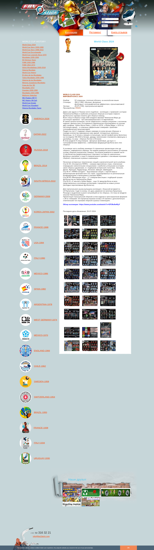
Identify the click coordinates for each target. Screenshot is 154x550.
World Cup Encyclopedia (31, 52)
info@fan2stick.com (41, 536)
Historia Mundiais (28, 70)
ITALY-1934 (39, 443)
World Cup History (29, 73)
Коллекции (71, 32)
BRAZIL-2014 (40, 165)
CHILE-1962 (40, 366)
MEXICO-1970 (41, 335)
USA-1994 (39, 242)
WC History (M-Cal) (29, 100)
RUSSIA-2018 (41, 150)
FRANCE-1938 (41, 428)
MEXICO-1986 (41, 273)
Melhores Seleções (29, 95)
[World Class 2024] (104, 66)
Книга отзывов (119, 32)
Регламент (95, 32)
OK (128, 548)
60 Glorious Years (29, 60)
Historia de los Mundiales (31, 80)
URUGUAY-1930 (42, 458)
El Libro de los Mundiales (31, 75)
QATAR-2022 (40, 134)
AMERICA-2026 (41, 118)
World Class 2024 (29, 45)
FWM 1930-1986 (28, 62)
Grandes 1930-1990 (30, 90)
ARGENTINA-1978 (43, 304)
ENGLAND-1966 (42, 350)
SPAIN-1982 (40, 289)
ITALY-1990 (39, 258)
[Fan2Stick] (40, 9)
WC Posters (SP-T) (29, 98)
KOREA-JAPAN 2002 (44, 212)
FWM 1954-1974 (28, 65)
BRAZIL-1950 (40, 412)
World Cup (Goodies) (30, 105)
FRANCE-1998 (41, 227)
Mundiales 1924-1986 (30, 93)
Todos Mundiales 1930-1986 (33, 78)
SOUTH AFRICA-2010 (44, 181)
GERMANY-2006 (42, 196)
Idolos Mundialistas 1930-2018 (34, 67)
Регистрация (112, 26)
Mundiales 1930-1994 (30, 57)
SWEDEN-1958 (41, 381)
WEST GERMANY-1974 (45, 320)
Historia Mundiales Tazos (31, 108)
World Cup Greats (29, 103)
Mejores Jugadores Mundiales (33, 83)
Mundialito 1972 (28, 88)
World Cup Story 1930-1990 (33, 47)
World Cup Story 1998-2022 (33, 50)
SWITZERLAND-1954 (44, 397)
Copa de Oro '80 (28, 85)
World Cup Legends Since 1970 (34, 55)
